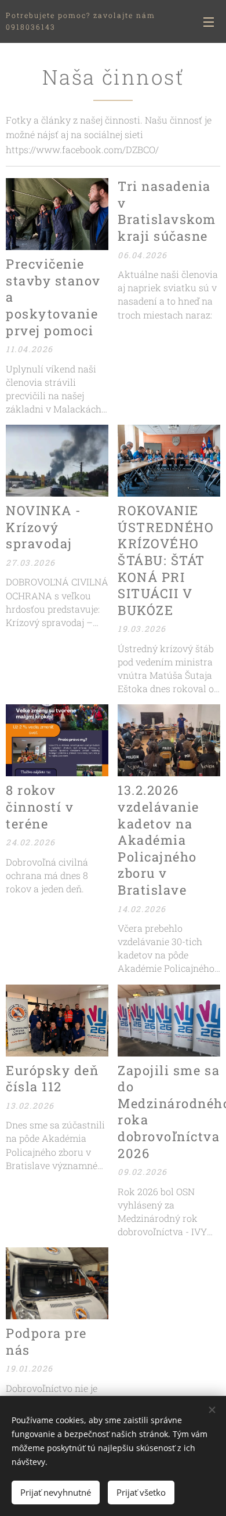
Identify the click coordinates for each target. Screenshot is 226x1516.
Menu (208, 21)
